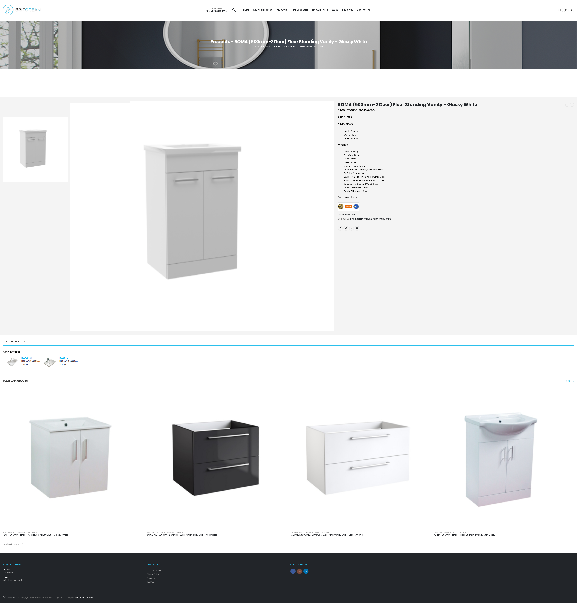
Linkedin (306, 571)
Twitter (345, 228)
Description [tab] (17, 341)
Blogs (335, 10)
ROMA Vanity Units (382, 219)
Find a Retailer (320, 10)
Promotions (152, 578)
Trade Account (299, 10)
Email (357, 228)
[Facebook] (561, 10)
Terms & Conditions (155, 570)
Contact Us (363, 10)
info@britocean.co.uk (12, 580)
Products (281, 10)
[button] (567, 381)
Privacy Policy (153, 574)
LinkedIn (351, 228)
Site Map (150, 582)
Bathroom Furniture (361, 219)
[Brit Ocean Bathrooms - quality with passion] (22, 10)
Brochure (347, 10)
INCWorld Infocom (85, 597)
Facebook (340, 228)
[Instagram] (566, 10)
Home (246, 10)
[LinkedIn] (571, 10)
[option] (35, 149)
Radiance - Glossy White (13, 532)
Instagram (299, 571)
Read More (138, 392)
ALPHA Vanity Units (173, 532)
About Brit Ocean (262, 10)
